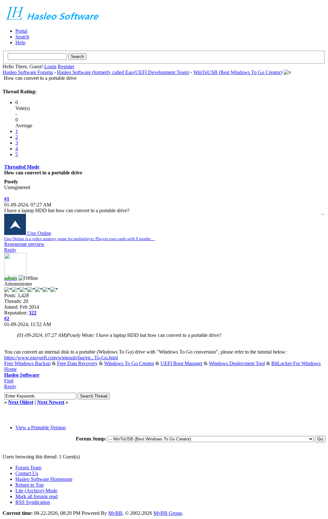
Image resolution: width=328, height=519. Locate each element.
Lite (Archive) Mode (36, 490)
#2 (6, 318)
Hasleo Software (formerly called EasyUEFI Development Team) (123, 72)
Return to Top (29, 485)
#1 (6, 199)
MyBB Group (167, 513)
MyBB (115, 513)
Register (66, 66)
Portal (21, 31)
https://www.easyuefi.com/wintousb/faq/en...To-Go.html (61, 357)
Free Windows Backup (27, 363)
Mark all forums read (36, 496)
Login (50, 66)
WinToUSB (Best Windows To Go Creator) (237, 72)
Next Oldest (20, 402)
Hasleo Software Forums (28, 72)
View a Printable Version (40, 427)
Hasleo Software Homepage (43, 479)
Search (22, 36)
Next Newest (50, 402)
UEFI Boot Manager (181, 363)
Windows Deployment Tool (237, 363)
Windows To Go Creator (129, 363)
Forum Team (28, 467)
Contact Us (26, 473)
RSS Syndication (32, 502)
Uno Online (79, 235)
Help (20, 42)
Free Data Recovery (77, 363)
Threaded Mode (21, 167)
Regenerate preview (24, 244)
